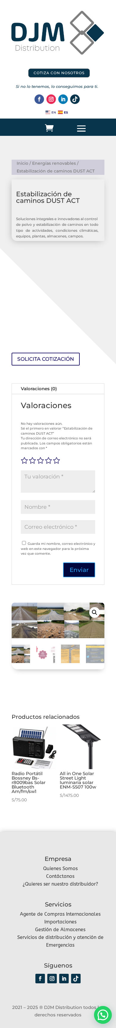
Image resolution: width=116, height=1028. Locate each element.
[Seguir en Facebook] (39, 99)
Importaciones (60, 922)
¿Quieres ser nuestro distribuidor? (60, 884)
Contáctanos (60, 876)
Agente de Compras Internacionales (60, 914)
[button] (94, 612)
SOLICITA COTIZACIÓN (45, 359)
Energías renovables (54, 163)
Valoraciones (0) (39, 388)
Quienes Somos (60, 868)
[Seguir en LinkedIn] (63, 99)
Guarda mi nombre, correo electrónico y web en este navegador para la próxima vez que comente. (58, 549)
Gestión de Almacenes (60, 929)
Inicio (22, 163)
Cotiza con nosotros (59, 73)
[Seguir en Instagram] (51, 99)
